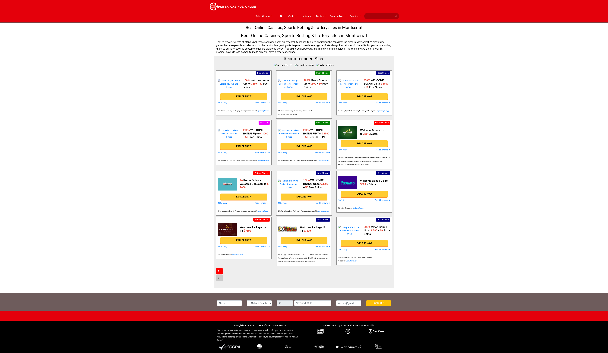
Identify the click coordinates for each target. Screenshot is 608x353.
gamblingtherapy (263, 111)
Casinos (292, 16)
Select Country (262, 16)
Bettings (320, 16)
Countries (354, 16)
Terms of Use (263, 325)
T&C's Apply (222, 103)
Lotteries (306, 16)
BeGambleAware (358, 208)
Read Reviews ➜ (262, 103)
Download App (337, 16)
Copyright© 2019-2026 (243, 325)
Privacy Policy (279, 325)
